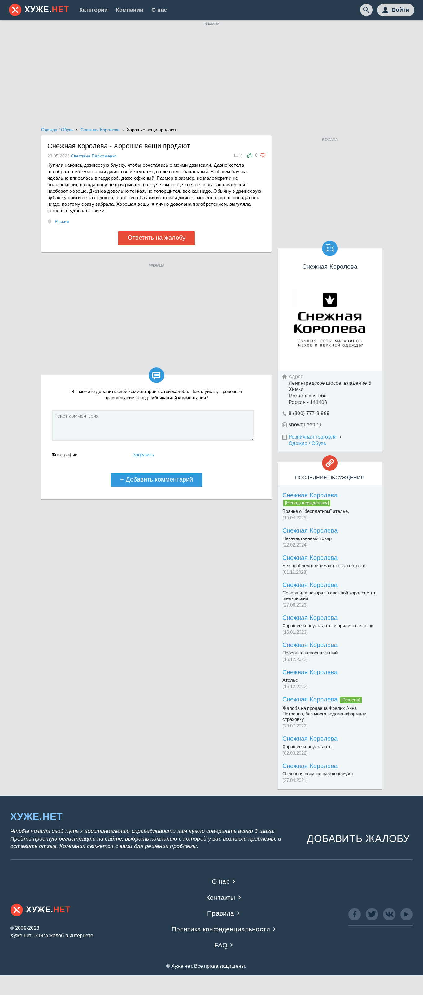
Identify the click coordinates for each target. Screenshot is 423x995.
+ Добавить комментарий (156, 479)
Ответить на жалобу (156, 237)
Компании (129, 10)
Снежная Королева (310, 495)
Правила (220, 913)
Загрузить (143, 454)
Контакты (220, 897)
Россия (62, 221)
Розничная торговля (313, 437)
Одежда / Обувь (307, 443)
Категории (93, 10)
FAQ (221, 945)
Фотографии (64, 454)
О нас (159, 10)
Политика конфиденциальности (221, 929)
